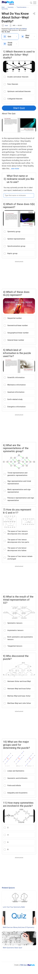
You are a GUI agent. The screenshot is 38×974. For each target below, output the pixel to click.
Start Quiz (19, 108)
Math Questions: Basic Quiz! (12, 948)
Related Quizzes (8, 888)
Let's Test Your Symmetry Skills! (14, 907)
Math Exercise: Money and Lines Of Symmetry (18, 927)
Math (6, 25)
